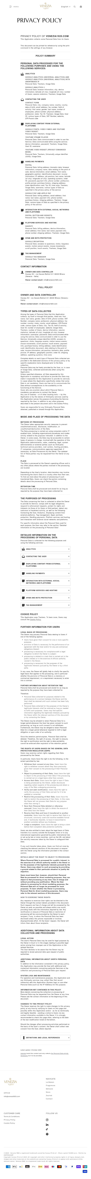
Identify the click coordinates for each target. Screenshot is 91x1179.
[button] (11, 6)
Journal (49, 1095)
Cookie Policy (35, 619)
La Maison (50, 1082)
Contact (49, 1099)
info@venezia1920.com (12, 1096)
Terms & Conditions (12, 1116)
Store (48, 1092)
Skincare (49, 1089)
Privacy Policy (9, 1120)
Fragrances (50, 1085)
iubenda (23, 1053)
